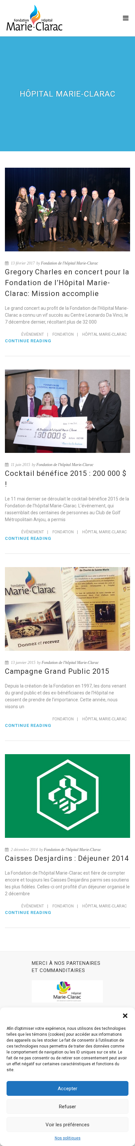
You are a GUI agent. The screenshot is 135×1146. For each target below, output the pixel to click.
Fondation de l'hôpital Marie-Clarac (69, 263)
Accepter (67, 1089)
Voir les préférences (67, 1125)
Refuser (67, 1107)
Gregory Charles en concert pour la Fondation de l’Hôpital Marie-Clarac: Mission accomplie (67, 283)
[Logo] (34, 18)
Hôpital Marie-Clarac (104, 334)
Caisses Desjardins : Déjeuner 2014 (67, 858)
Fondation (63, 334)
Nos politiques (68, 1138)
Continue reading (28, 340)
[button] (125, 1015)
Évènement (32, 334)
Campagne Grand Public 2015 (57, 671)
